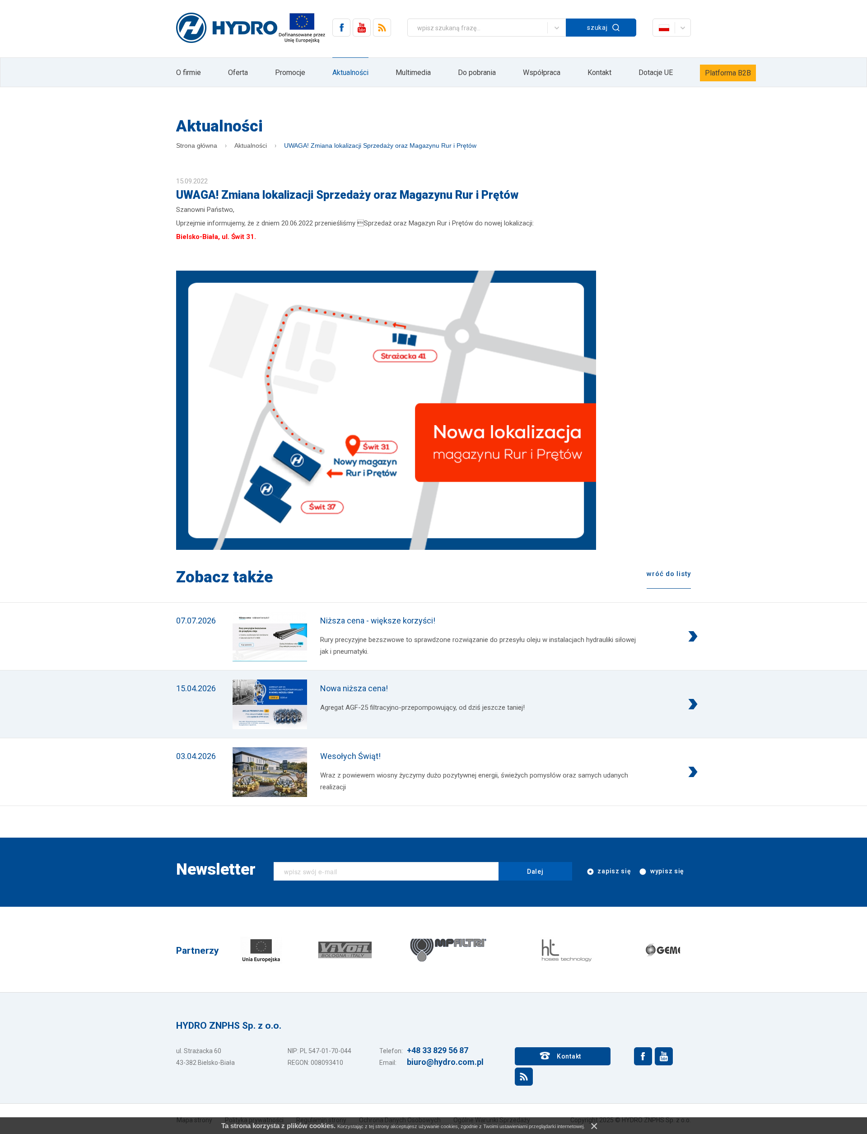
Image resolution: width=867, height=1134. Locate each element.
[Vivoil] (345, 949)
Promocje (290, 72)
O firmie (188, 72)
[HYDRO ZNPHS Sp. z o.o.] (226, 28)
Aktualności (350, 72)
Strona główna (196, 145)
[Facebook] (341, 28)
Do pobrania (477, 72)
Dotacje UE (656, 72)
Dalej (535, 871)
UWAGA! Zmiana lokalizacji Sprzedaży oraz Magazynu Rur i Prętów (380, 145)
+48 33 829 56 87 (437, 1050)
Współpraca (541, 72)
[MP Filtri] (448, 949)
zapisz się (613, 871)
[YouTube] (362, 28)
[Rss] (382, 28)
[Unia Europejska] (261, 949)
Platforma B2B (728, 73)
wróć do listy (669, 574)
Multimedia (413, 72)
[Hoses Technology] (565, 949)
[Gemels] (670, 949)
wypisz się (666, 871)
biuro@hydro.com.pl (445, 1062)
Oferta (238, 72)
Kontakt (599, 72)
